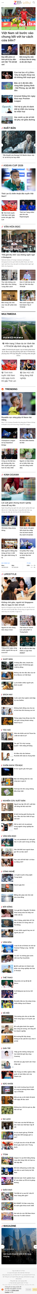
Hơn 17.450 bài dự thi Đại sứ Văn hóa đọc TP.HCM (27, 284)
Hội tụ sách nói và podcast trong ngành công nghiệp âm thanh (24, 826)
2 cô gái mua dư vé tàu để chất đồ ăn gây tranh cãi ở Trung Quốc (24, 1145)
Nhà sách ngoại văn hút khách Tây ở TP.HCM (27, 305)
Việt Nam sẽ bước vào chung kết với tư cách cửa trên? (17, 36)
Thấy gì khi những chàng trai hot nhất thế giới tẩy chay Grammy (24, 1054)
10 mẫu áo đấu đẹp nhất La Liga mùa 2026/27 (27, 651)
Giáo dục (7, 1190)
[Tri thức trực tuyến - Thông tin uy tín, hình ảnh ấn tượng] (22, 2)
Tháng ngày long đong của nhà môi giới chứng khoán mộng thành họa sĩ (24, 720)
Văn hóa (7, 942)
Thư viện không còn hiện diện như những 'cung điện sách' (8, 284)
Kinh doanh (11, 474)
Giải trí (6, 1048)
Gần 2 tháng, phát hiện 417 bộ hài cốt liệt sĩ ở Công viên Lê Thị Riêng (24, 923)
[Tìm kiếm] (34, 2)
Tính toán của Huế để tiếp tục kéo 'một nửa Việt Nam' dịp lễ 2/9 (24, 1125)
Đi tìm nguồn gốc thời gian (23, 769)
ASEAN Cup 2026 (13, 165)
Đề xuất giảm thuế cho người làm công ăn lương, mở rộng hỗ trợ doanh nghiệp (25, 1029)
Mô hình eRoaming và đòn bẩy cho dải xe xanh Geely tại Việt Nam (24, 1170)
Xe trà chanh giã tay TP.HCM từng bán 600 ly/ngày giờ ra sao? (23, 1135)
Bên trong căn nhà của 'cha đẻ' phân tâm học (9, 305)
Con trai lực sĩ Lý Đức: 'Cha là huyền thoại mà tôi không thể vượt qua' (24, 75)
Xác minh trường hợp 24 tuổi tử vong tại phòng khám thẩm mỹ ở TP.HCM (24, 1089)
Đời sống (7, 907)
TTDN (5, 1154)
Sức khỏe (8, 1084)
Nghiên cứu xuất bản (14, 801)
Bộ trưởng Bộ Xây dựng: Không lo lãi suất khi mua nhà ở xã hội (25, 1039)
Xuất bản (9, 128)
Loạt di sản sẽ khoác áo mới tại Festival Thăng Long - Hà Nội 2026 (24, 948)
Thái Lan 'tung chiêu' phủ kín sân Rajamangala (27, 214)
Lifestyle (10, 574)
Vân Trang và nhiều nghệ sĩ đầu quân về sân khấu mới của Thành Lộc (24, 1074)
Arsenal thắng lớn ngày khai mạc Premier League (24, 98)
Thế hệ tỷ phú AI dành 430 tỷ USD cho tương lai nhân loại (24, 109)
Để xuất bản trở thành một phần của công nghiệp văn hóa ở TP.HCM (24, 968)
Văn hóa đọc (12, 226)
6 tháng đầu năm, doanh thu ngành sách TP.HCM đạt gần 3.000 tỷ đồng (23, 665)
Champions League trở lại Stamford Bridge (8, 443)
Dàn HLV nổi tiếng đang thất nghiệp (27, 375)
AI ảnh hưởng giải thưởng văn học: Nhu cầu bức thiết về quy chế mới (24, 816)
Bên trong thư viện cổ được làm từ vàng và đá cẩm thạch (27, 59)
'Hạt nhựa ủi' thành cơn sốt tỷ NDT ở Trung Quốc (26, 630)
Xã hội (6, 1013)
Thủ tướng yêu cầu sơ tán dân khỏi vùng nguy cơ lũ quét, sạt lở (24, 1019)
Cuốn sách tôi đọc (13, 765)
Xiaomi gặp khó (19, 885)
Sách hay (8, 695)
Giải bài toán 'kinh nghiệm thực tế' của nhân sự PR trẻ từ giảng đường (24, 1180)
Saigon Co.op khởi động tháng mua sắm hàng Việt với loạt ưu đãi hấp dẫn (24, 1160)
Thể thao (8, 978)
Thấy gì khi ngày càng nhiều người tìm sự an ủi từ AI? (9, 650)
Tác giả (7, 730)
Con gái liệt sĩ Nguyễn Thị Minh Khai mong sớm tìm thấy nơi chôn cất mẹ (24, 913)
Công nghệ (9, 871)
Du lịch (7, 1119)
